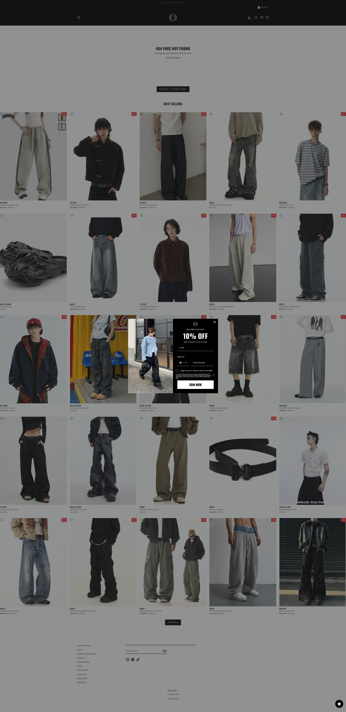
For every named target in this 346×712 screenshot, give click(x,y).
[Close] (215, 322)
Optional (180, 357)
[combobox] (183, 363)
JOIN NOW (195, 384)
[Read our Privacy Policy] (213, 374)
